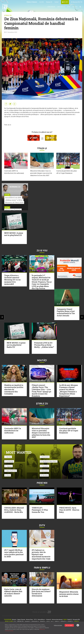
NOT (52, 137)
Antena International (57, 619)
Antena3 (48, 619)
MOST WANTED (18, 452)
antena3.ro (63, 621)
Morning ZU (15, 187)
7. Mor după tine (10, 471)
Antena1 (14, 619)
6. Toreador (44, 466)
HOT (35, 137)
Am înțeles (70, 625)
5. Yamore (8, 466)
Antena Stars (29, 619)
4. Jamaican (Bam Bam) (49, 461)
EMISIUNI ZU (61, 7)
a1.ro (15, 621)
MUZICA (75, 7)
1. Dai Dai (8, 457)
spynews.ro (28, 621)
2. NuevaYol (45, 457)
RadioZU (69, 619)
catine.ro (57, 621)
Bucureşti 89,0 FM (77, 2)
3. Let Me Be (9, 461)
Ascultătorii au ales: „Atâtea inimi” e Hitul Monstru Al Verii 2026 (14, 200)
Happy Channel (21, 619)
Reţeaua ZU (49, 2)
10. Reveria (44, 475)
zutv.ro (48, 621)
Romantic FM (76, 619)
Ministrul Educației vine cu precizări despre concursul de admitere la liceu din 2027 (41, 173)
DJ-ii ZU (41, 2)
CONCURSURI (51, 7)
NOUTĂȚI (42, 360)
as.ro (52, 621)
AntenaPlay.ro (41, 619)
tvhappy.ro (42, 621)
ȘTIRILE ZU (7, 15)
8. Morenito (44, 471)
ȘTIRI (68, 7)
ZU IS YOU (42, 250)
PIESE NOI (42, 483)
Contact (57, 2)
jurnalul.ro (70, 621)
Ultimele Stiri (20, 621)
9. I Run (7, 475)
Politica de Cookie (58, 625)
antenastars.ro (35, 621)
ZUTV (35, 619)
